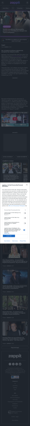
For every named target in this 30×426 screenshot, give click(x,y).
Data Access (15, 240)
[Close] (27, 185)
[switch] (25, 213)
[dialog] (15, 213)
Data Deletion (7, 240)
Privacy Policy (23, 240)
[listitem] (15, 210)
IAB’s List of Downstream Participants (16, 205)
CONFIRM (9, 235)
